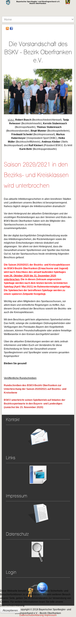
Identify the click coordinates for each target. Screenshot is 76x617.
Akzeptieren (10, 610)
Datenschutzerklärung (31, 615)
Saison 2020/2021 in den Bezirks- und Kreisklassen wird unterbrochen (36, 175)
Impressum (50, 615)
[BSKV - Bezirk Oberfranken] (38, 8)
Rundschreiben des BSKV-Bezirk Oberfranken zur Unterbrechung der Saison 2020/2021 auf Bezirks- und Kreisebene (35, 389)
